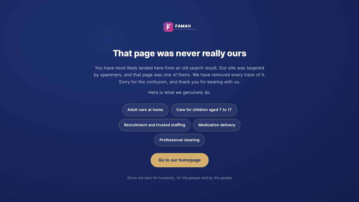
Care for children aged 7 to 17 (204, 109)
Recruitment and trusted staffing (154, 125)
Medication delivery (216, 125)
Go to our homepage (179, 160)
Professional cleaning (179, 140)
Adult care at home (145, 109)
